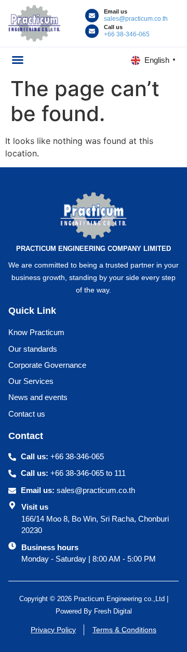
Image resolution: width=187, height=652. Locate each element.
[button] (17, 59)
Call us (113, 27)
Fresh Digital (113, 611)
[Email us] (92, 15)
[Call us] (92, 31)
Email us (115, 11)
